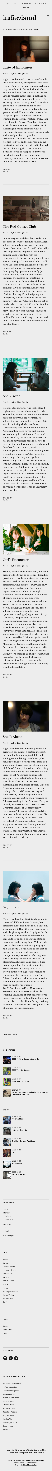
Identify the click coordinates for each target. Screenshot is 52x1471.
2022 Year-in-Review (21, 1070)
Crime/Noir (7, 1274)
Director (6, 1277)
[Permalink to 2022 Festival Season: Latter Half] (7, 1060)
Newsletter (7, 1330)
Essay (8, 1227)
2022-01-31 (16, 1079)
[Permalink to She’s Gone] (26, 390)
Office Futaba (8, 1405)
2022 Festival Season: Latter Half (26, 1059)
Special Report (9, 1235)
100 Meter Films (9, 1408)
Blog (8, 4)
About (15, 4)
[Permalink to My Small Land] (7, 1120)
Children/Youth (9, 1267)
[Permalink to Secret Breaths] (7, 1175)
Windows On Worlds (11, 1398)
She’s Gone (11, 396)
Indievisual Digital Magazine (33, 1460)
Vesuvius (6, 1430)
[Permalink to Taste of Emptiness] (26, 61)
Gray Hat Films (8, 1415)
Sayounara (11, 907)
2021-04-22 (7, 169)
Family (5, 1288)
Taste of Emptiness (18, 67)
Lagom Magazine (10, 1387)
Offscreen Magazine (11, 1391)
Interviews (26, 4)
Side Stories (40, 4)
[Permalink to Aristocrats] (7, 1164)
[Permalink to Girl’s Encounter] (26, 553)
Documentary (8, 1281)
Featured (9, 1220)
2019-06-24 (7, 498)
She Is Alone (12, 737)
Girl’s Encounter (16, 560)
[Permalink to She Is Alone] (26, 730)
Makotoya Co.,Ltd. (10, 1423)
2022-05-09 (16, 1128)
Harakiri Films (8, 1419)
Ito (13, 1152)
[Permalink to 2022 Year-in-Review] (7, 1071)
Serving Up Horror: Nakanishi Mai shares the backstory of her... (30, 1093)
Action (5, 1260)
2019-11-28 (7, 332)
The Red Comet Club (19, 226)
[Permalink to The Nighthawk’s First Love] (7, 1142)
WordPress (33, 1462)
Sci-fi (5, 1302)
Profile (8, 1231)
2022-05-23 (16, 1117)
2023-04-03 (16, 1068)
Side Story (7, 1224)
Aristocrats (17, 1163)
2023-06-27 (16, 1057)
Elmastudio (31, 1465)
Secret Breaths (18, 1174)
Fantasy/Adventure (10, 1291)
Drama (5, 1284)
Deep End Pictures (10, 1412)
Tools (5, 1333)
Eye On (26, 8)
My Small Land (18, 1119)
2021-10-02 (16, 1090)
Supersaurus (8, 1426)
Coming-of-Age (9, 1270)
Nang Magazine (9, 1394)
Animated (7, 1263)
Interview (6, 1213)
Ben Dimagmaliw (20, 74)
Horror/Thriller (8, 1295)
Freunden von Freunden (12, 1384)
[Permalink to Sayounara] (26, 901)
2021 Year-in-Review (20, 1081)
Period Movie (8, 1298)
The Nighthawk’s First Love (23, 1141)
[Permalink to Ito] (7, 1153)
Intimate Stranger (20, 1130)
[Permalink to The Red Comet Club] (26, 220)
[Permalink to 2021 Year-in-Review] (7, 1082)
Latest (8, 1216)
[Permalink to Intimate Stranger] (7, 1131)
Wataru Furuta (8, 1401)
